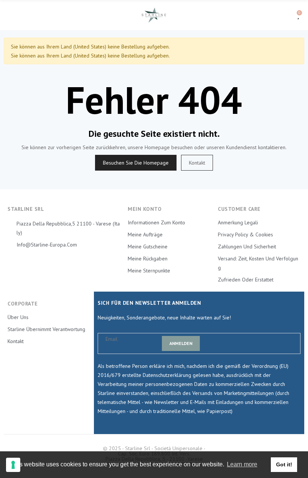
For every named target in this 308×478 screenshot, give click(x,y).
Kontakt (197, 162)
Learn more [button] (242, 464)
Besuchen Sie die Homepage (136, 162)
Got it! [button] (284, 464)
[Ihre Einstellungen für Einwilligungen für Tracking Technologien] (13, 465)
